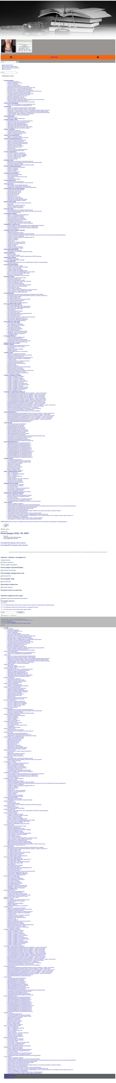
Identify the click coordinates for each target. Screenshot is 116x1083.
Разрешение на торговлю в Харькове (16, 242)
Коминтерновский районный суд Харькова (17, 429)
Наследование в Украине (10, 761)
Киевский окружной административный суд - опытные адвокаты (22, 407)
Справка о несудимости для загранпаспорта (18, 384)
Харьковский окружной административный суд (18, 439)
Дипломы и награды (57, 521)
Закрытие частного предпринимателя (16, 320)
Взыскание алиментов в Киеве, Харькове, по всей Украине (21, 109)
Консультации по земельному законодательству (19, 186)
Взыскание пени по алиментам (15, 481)
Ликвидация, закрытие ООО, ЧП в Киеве (17, 332)
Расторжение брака (9, 846)
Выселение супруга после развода (15, 369)
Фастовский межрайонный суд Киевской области (19, 421)
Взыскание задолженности (14, 279)
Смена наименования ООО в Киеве (16, 325)
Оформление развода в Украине (15, 349)
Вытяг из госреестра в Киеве (14, 268)
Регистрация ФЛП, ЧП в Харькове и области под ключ (14, 545)
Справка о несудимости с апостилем (16, 380)
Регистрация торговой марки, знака (16, 337)
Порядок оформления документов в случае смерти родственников (23, 504)
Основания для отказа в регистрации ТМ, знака (18, 340)
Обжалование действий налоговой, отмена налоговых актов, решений (24, 211)
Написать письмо (32, 521)
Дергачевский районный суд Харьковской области (19, 447)
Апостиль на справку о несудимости (16, 153)
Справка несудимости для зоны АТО (16, 389)
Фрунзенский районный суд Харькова (16, 432)
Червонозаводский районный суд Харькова (17, 431)
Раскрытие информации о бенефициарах (17, 516)
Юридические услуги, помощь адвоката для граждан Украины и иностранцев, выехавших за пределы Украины (34, 510)
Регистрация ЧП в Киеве (13, 326)
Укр (114, 2)
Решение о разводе (9, 898)
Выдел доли (10, 204)
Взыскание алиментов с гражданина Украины (18, 496)
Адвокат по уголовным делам (14, 136)
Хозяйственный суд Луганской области (16, 424)
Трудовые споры (8, 1012)
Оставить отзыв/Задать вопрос (20, 521)
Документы (64, 521)
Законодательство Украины (10, 721)
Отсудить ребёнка (11, 477)
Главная (6, 3)
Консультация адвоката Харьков (15, 490)
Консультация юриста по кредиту (15, 485)
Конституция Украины (12, 175)
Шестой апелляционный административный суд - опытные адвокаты (24, 408)
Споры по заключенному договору (15, 283)
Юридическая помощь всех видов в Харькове (21, 623)
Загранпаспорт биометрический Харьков (17, 199)
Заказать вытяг (11, 241)
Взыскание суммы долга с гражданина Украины (18, 500)
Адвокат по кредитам (9, 677)
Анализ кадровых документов (14, 459)
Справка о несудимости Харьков (15, 385)
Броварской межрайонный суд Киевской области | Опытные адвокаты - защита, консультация (30, 416)
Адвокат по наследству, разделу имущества (18, 214)
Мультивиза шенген (12, 195)
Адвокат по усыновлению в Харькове (16, 353)
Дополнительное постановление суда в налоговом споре (21, 87)
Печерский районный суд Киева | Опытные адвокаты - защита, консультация (26, 396)
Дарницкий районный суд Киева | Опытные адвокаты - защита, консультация (26, 403)
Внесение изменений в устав (14, 314)
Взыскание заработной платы (14, 82)
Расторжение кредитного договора (15, 260)
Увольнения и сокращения (13, 464)
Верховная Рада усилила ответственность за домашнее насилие (22, 607)
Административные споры (10, 668)
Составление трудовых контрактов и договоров (18, 460)
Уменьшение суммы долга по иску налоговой (18, 86)
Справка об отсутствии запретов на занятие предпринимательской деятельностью (27, 514)
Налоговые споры (8, 757)
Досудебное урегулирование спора (16, 280)
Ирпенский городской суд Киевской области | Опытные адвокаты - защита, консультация (28, 414)
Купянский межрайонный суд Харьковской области (19, 453)
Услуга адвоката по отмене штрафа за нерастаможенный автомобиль (24, 519)
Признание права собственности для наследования (20, 223)
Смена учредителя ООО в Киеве (15, 324)
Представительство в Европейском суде (17, 292)
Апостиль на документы (10, 700)
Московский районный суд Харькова (16, 428)
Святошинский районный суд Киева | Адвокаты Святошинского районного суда (26, 400)
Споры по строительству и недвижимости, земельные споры (22, 289)
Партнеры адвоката (10, 9)
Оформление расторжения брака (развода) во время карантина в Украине (25, 294)
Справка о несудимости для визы (15, 382)
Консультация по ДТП (12, 487)
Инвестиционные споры (13, 287)
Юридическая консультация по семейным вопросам (20, 357)
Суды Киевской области (10, 966)
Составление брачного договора (15, 362)
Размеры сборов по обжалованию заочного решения (20, 182)
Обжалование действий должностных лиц (17, 125)
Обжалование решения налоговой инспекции (18, 128)
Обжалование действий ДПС (11, 797)
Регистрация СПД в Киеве (13, 330)
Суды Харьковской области (10, 996)
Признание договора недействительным (17, 142)
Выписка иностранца (12, 497)
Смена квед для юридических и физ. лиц (17, 318)
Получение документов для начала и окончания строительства (22, 227)
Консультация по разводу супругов (15, 300)
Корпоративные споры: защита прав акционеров (19, 284)
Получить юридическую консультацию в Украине (19, 491)
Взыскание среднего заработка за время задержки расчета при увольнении (25, 99)
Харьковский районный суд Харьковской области (19, 443)
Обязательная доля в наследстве (15, 217)
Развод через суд (11, 364)
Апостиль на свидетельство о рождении (17, 155)
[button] (4, 66)
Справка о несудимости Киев (14, 390)
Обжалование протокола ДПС (14, 250)
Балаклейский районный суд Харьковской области (19, 456)
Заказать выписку (11, 245)
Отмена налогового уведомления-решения (17, 100)
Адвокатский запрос (12, 117)
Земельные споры (8, 732)
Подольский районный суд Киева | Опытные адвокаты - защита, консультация (26, 394)
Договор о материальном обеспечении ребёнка (18, 366)
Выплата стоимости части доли (15, 206)
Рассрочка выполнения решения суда (16, 139)
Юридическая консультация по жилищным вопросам (20, 161)
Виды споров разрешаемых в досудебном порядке (19, 842)
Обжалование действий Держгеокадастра (17, 124)
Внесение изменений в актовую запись (16, 98)
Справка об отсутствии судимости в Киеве (17, 267)
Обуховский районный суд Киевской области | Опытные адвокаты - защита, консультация (29, 419)
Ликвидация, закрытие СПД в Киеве (16, 333)
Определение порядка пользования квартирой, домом (20, 164)
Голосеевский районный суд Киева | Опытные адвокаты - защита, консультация (26, 399)
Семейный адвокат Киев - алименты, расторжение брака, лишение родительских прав (28, 112)
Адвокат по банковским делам (14, 134)
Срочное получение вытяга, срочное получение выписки (21, 317)
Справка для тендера (12, 239)
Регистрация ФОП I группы (13, 312)
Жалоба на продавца (12, 168)
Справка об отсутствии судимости (15, 236)
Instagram (6, 525)
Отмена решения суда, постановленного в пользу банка (21, 101)
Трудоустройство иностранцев (14, 463)
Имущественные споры (9, 750)
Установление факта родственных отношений (18, 94)
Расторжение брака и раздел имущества (17, 302)
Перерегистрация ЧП (12, 263)
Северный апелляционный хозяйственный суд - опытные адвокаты (23, 410)
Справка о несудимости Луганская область (17, 387)
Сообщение (39, 22)
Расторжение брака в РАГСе (14, 296)
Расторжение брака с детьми (14, 301)
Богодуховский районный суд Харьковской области (19, 448)
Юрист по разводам (12, 475)
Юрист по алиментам (12, 472)
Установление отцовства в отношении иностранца (19, 498)
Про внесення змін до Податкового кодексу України (18, 609)
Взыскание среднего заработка (15, 470)
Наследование (11, 178)
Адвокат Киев (7, 655)
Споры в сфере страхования (14, 288)
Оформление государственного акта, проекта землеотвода (21, 187)
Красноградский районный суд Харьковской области (20, 457)
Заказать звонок (5, 25)
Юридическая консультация (10, 1037)
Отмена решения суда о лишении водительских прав (20, 93)
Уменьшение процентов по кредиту (16, 131)
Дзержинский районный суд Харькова (16, 427)
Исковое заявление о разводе (14, 479)
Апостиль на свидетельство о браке (16, 156)
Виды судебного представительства (16, 845)
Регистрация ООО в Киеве (13, 323)
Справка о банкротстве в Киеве (15, 269)
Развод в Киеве (11, 347)
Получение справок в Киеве (10, 813)
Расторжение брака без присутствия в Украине (18, 299)
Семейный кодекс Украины (13, 179)
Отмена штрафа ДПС (12, 84)
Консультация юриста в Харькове (15, 484)
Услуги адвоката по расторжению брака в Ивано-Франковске (22, 507)
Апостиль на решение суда (14, 157)
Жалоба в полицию (12, 170)
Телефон (38, 18)
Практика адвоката (8, 628)
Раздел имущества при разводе (15, 368)
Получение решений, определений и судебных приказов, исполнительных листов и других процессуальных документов (36, 235)
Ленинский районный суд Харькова (15, 425)
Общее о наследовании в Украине (15, 216)
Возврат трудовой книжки (13, 469)
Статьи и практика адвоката (14, 85)
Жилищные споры (8, 708)
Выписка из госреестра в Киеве (15, 274)
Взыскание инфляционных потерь (15, 97)
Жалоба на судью (11, 254)
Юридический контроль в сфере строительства (18, 841)
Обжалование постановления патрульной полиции (19, 251)
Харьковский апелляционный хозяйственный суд (19, 437)
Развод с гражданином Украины (15, 494)
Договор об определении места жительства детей (19, 355)
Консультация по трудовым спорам (15, 489)
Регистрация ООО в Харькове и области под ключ (13, 543)
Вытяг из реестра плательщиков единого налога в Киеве (21, 271)
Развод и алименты (12, 350)
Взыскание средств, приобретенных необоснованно (20, 90)
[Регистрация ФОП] (6, 581)
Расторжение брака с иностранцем (16, 346)
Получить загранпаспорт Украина (15, 189)
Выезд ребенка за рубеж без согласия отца (18, 372)
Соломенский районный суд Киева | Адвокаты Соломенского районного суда (26, 401)
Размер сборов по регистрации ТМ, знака (17, 342)
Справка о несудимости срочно (15, 377)
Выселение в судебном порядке (15, 163)
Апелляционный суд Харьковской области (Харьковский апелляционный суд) (26, 435)
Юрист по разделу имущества (14, 476)
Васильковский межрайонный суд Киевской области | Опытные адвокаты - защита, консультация (30, 413)
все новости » (4, 602)
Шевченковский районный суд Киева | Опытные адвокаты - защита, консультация (27, 393)
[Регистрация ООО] (6, 576)
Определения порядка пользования (16, 205)
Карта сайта (49, 521)
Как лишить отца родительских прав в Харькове (18, 92)
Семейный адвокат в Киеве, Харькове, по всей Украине (20, 113)
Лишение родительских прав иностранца (17, 511)
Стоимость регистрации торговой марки (17, 339)
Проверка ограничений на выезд (15, 232)
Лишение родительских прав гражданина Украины (19, 495)
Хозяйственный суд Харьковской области (17, 438)
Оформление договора (13, 258)
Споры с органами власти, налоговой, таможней (19, 281)
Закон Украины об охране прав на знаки (17, 176)
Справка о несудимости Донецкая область (17, 388)
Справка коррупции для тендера (15, 248)
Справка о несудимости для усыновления (17, 381)
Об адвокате (8, 5)
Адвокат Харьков (12, 622)
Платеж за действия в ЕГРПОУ (15, 338)
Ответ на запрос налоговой (14, 212)
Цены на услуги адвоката (12, 6)
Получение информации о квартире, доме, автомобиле (20, 233)
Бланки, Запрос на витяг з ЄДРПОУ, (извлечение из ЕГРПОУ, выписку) (24, 256)
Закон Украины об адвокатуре (14, 174)
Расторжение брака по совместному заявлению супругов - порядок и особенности (27, 295)
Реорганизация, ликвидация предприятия (17, 319)
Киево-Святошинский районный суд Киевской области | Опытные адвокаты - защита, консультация (31, 405)
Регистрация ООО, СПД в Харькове (12, 537)
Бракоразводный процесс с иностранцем (17, 351)
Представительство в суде (13, 465)
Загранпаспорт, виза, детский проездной (14, 737)
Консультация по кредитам (13, 130)
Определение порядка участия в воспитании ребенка (20, 370)
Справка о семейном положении (15, 503)
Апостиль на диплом (12, 159)
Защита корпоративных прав (14, 147)
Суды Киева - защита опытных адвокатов (14, 946)
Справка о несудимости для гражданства (17, 383)
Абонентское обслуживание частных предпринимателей (21, 104)
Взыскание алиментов (12, 365)
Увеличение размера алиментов (15, 482)
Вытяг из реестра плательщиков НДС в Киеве (18, 273)
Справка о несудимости (13, 238)
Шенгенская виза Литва (13, 194)
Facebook (6, 524)
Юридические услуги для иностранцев (13, 1047)
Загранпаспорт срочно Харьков (15, 198)
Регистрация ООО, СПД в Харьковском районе (18, 307)
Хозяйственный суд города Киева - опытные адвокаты (20, 409)
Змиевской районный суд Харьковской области (18, 444)
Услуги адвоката (8, 1056)
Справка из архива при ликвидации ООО (17, 270)
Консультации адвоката (13, 81)
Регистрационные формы (13, 255)
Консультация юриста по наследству (16, 218)
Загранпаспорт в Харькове (13, 197)
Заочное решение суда (9, 728)
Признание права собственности (15, 145)
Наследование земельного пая (15, 220)
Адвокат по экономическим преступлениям (17, 137)
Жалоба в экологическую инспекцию (16, 167)
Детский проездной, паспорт (14, 192)
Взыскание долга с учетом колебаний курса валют (19, 88)
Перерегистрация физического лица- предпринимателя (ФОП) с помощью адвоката (27, 262)
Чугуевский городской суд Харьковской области (18, 446)
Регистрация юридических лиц (14, 305)
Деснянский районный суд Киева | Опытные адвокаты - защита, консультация (26, 395)
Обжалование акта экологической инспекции (18, 122)
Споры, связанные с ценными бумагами (17, 286)
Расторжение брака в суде (13, 298)
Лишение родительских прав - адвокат (16, 371)
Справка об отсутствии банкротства (16, 243)
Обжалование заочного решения (15, 181)
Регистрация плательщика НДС (15, 308)
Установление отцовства (13, 374)
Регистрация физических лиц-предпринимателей (19, 313)
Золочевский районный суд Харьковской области (19, 450)
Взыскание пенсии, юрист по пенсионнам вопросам (20, 120)
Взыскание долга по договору (14, 144)
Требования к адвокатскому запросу (16, 118)
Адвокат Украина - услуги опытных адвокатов (18, 115)
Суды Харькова (7, 977)
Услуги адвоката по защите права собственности (19, 202)
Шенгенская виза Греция (13, 193)
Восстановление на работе (14, 467)
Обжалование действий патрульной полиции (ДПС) (19, 126)
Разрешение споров (9, 824)
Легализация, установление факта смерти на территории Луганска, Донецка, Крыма (27, 111)
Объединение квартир (12, 229)
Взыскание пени (11, 148)
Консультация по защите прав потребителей (18, 488)
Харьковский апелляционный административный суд (20, 440)
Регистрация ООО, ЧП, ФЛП (14, 860)
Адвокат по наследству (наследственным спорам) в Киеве (21, 107)
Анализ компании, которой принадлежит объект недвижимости (22, 226)
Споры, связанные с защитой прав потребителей (19, 290)
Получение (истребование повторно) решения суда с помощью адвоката (25, 517)
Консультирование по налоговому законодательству (20, 210)
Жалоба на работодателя (13, 172)
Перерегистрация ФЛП (9, 809)
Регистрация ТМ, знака (9, 890)
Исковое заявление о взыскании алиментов (18, 478)
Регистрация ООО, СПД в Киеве (11, 876)
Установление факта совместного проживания (18, 358)
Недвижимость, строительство (11, 772)
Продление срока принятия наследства (17, 96)
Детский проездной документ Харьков (16, 200)
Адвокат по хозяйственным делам (15, 141)
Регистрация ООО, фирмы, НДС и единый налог (19, 306)
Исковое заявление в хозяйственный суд (17, 149)
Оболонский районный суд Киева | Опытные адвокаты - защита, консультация (26, 397)
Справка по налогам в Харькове (15, 246)
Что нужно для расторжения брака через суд (18, 345)
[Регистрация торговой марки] (8, 570)
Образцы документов (9, 801)
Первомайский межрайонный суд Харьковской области (20, 451)
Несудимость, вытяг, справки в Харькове (13, 778)
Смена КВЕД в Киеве (12, 334)
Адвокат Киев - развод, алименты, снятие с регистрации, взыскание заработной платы (28, 110)
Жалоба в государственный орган (12, 714)
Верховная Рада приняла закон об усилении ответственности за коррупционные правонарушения (30, 605)
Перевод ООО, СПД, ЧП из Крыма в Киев (17, 331)
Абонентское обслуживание (11, 651)
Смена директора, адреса (13, 315)
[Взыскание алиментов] (7, 587)
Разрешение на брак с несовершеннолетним (18, 361)
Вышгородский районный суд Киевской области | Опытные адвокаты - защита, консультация (29, 418)
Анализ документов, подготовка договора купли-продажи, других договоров (25, 225)
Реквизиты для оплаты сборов (11, 897)
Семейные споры (11, 359)
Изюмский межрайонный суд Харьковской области (19, 454)
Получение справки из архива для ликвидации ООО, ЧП (20, 237)
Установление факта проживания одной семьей (19, 221)
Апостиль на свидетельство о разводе (16, 154)
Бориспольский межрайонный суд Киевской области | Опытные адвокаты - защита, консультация (30, 415)
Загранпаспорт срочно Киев (14, 191)
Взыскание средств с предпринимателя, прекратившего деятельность (24, 91)
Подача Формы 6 (11, 309)
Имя (37, 16)
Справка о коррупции (12, 244)
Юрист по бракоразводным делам (15, 473)
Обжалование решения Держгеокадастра (17, 185)
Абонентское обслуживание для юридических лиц (19, 105)
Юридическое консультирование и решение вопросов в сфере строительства (26, 843)
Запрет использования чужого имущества (17, 143)
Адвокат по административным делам (16, 123)
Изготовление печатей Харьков (15, 311)
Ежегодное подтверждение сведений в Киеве (18, 275)
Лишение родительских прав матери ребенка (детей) (20, 508)
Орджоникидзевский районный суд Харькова (18, 433)
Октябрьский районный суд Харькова (16, 434)
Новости (11, 521)
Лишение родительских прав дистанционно (18, 509)
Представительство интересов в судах (16, 277)
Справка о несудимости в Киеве (15, 265)
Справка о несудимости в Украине (15, 376)
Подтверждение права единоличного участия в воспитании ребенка (24, 501)
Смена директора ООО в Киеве (15, 328)
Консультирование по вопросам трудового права (19, 462)
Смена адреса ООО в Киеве (14, 327)
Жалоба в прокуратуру (12, 169)
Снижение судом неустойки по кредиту (16, 132)
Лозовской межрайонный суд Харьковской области (19, 452)
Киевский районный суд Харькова (15, 426)
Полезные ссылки (41, 521)
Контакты (7, 8)
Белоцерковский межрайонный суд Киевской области (20, 420)
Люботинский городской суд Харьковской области (19, 445)
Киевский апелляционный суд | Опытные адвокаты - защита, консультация (25, 406)
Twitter (5, 526)
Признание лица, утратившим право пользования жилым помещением (24, 162)
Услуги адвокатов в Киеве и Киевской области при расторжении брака (24, 513)
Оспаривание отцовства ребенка (15, 356)
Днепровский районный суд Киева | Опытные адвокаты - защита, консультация (26, 402)
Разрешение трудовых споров (14, 282)
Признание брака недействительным (16, 363)
